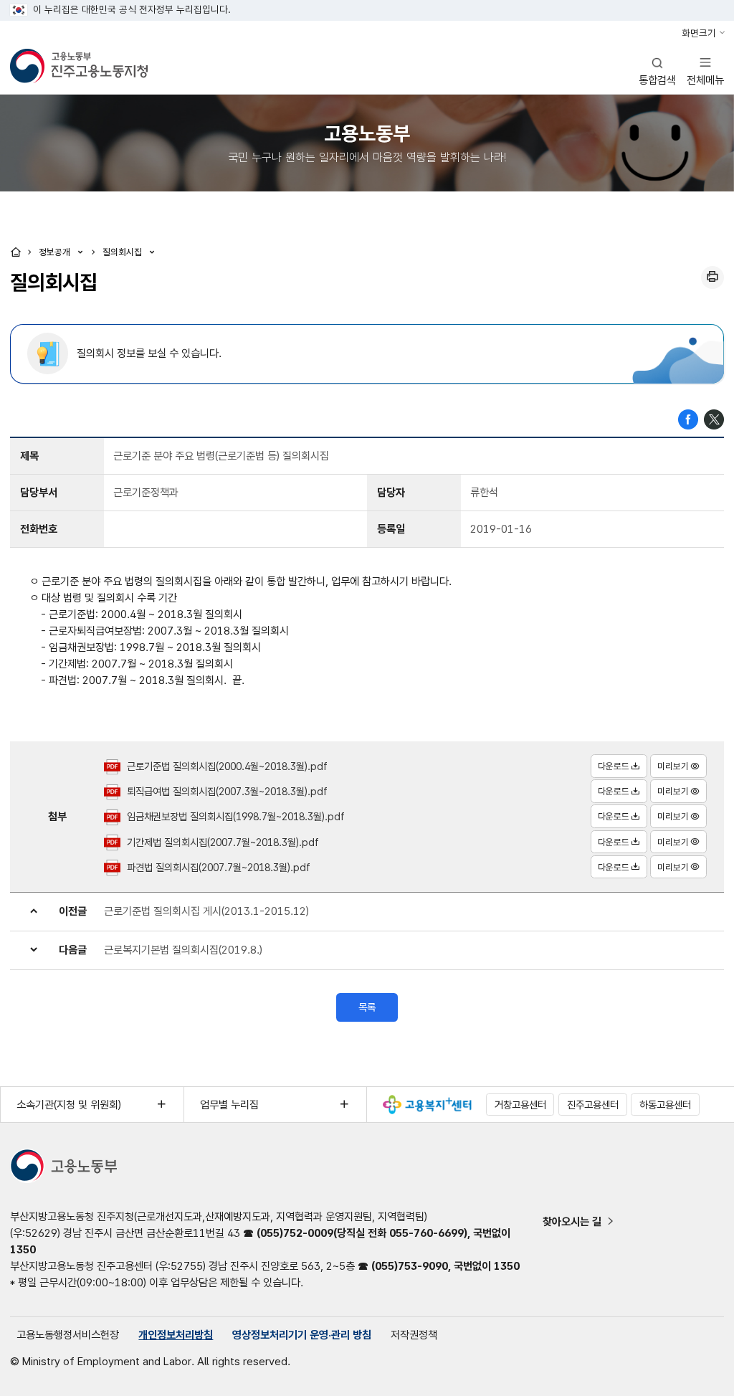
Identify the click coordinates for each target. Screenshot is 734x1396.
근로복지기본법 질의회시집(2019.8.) (183, 949)
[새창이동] (427, 1104)
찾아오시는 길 (572, 1221)
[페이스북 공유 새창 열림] (688, 418)
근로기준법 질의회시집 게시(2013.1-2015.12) (206, 911)
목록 (367, 1007)
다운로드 (613, 766)
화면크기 (699, 33)
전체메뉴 (705, 70)
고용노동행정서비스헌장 (67, 1335)
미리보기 (673, 766)
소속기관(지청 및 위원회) (68, 1104)
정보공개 (56, 252)
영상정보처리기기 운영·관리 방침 (301, 1335)
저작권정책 (414, 1335)
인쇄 (712, 277)
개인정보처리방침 (175, 1335)
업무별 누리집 (229, 1104)
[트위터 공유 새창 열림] (714, 418)
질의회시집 (124, 252)
